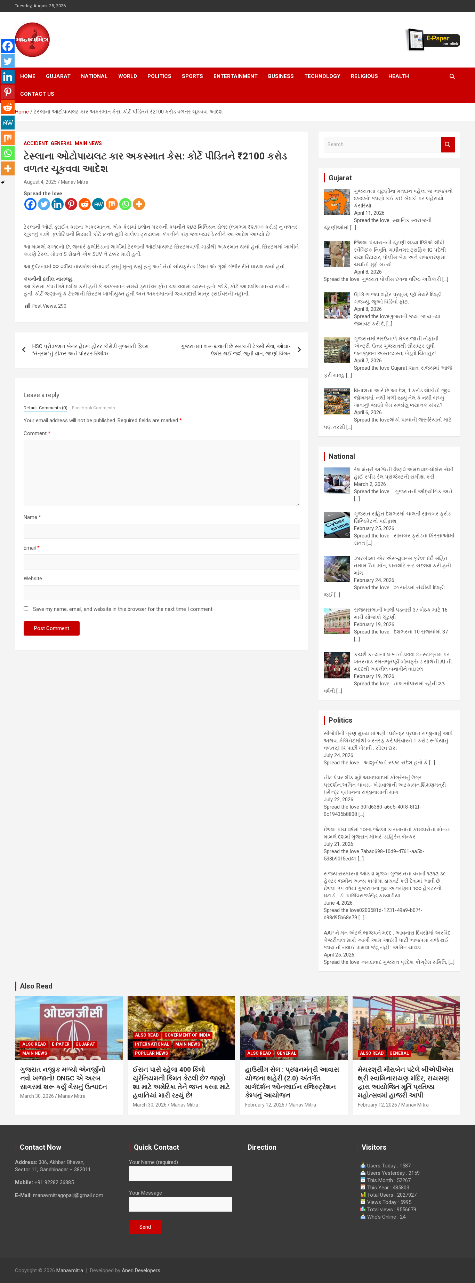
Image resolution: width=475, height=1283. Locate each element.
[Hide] (3, 182)
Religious (364, 76)
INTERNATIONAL (152, 1044)
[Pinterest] (71, 204)
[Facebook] (30, 204)
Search (448, 144)
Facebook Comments (93, 407)
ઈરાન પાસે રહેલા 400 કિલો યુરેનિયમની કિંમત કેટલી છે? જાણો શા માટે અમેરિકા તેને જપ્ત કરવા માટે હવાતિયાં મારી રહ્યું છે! (181, 1082)
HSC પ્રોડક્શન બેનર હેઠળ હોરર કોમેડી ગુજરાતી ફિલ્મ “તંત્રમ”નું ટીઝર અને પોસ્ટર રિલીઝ (90, 350)
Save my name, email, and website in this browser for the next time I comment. (123, 609)
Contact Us (37, 94)
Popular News (151, 1053)
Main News (88, 143)
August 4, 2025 (40, 182)
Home (27, 76)
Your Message (145, 1193)
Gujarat (58, 76)
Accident (36, 143)
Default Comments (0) (45, 407)
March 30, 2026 (37, 1096)
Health (398, 76)
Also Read (36, 986)
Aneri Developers (141, 1270)
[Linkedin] (57, 204)
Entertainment (236, 76)
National (94, 76)
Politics (159, 76)
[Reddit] (85, 204)
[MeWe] (98, 204)
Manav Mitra (74, 182)
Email (32, 548)
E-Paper (61, 1044)
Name (32, 517)
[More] (139, 204)
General (61, 143)
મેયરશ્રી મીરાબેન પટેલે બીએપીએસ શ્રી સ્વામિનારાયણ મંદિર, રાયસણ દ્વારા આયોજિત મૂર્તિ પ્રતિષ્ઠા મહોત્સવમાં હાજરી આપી (405, 1082)
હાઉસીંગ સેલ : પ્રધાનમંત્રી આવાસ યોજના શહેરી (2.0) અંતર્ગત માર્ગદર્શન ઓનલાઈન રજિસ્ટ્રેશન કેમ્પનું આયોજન (292, 1082)
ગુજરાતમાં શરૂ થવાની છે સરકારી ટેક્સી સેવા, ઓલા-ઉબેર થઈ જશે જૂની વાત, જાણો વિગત (236, 350)
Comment (37, 433)
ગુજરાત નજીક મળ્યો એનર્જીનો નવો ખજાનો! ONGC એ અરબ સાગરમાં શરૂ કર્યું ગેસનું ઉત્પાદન (63, 1078)
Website (33, 578)
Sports (192, 76)
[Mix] (112, 204)
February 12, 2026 (264, 1105)
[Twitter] (44, 204)
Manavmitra (69, 1270)
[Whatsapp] (125, 204)
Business (281, 76)
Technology (322, 76)
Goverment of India (187, 1035)
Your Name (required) (153, 1162)
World (127, 76)
